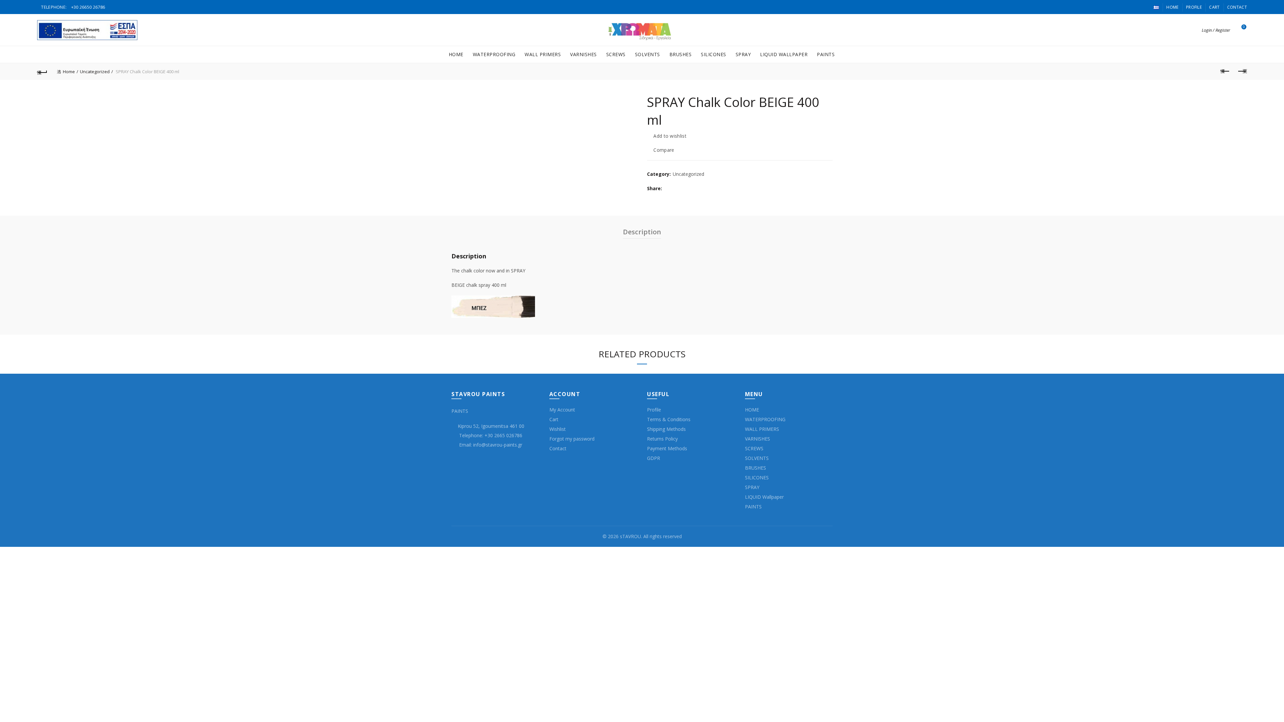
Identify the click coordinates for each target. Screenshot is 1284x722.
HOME (456, 54)
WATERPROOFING (494, 54)
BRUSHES (680, 54)
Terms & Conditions (668, 419)
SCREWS (616, 54)
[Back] (42, 71)
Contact (1237, 7)
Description (642, 231)
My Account (562, 409)
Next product (1242, 71)
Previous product (1225, 71)
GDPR (653, 458)
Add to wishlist (669, 136)
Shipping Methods (666, 429)
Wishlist (1244, 27)
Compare (663, 150)
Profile (1194, 7)
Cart (1214, 7)
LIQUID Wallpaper (784, 54)
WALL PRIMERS (543, 54)
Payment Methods (667, 448)
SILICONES (713, 54)
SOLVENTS (647, 54)
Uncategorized (95, 72)
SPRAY (743, 54)
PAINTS (826, 54)
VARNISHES (583, 54)
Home (1172, 7)
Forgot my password (572, 439)
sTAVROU (630, 536)
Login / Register (1216, 30)
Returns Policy (662, 439)
